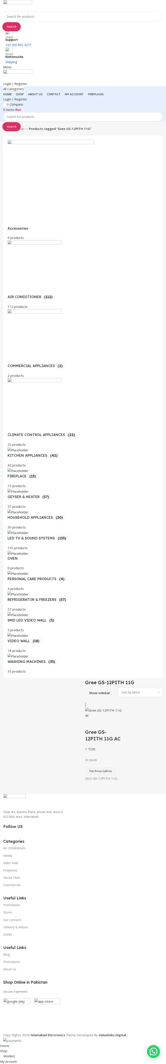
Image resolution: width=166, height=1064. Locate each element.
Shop (21, 128)
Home (8, 128)
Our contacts (12, 920)
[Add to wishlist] (114, 723)
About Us (9, 969)
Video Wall (10, 863)
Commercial (11, 885)
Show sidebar (99, 693)
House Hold (11, 878)
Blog (6, 954)
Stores (7, 912)
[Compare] (90, 723)
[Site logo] (17, 5)
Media (7, 856)
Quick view (102, 723)
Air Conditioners (14, 848)
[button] (153, 1051)
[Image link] (14, 799)
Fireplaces (10, 870)
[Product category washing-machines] (83, 407)
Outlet (7, 934)
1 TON (90, 749)
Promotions (11, 962)
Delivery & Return (15, 927)
